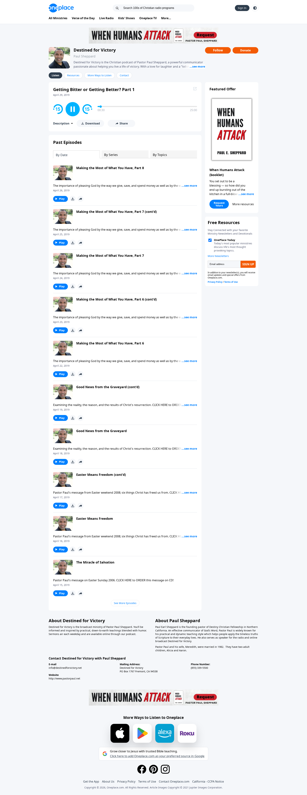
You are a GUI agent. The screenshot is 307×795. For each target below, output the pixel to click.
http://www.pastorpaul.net (64, 678)
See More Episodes (125, 603)
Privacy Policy (126, 781)
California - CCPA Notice (208, 781)
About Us (108, 781)
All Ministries (58, 18)
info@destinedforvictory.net (65, 667)
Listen (55, 75)
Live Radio (106, 18)
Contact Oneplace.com (174, 781)
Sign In (242, 8)
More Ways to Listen (100, 75)
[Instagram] (165, 769)
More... (166, 18)
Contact (124, 75)
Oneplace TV (148, 18)
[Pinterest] (153, 769)
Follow (218, 50)
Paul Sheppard (84, 56)
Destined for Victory (95, 50)
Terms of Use (147, 781)
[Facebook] (141, 769)
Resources (73, 75)
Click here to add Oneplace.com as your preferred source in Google (157, 756)
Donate (245, 50)
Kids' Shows (126, 18)
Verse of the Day (83, 18)
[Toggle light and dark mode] (255, 8)
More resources (243, 204)
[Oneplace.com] (61, 8)
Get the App (91, 781)
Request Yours (219, 204)
